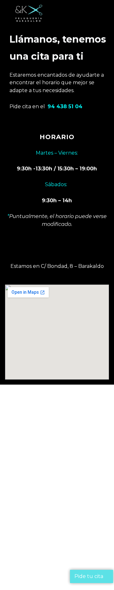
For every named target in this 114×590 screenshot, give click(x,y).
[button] (85, 14)
